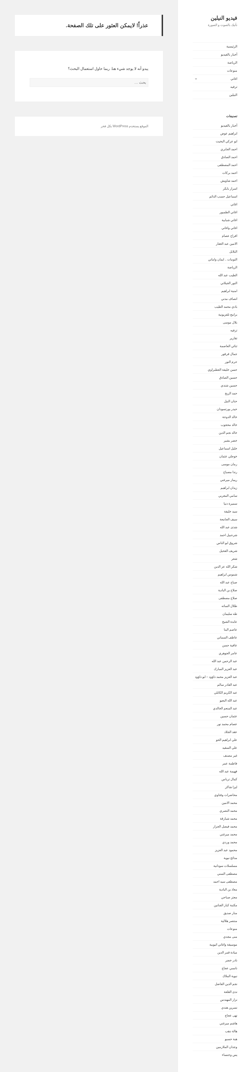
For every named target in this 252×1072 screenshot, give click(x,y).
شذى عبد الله (228, 527)
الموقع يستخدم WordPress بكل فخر (124, 126)
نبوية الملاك (229, 976)
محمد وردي (229, 842)
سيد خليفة (230, 511)
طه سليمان (229, 613)
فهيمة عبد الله (228, 771)
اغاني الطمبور (228, 212)
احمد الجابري (228, 149)
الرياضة (232, 62)
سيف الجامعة (228, 519)
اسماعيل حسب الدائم (223, 196)
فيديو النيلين (224, 18)
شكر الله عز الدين (225, 566)
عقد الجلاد (230, 732)
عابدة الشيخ (229, 621)
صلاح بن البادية (227, 590)
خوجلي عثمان (228, 456)
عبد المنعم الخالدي (225, 708)
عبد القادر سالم (227, 684)
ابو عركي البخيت (226, 141)
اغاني (234, 78)
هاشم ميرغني (228, 1023)
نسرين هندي (229, 1007)
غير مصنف (230, 755)
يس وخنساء (229, 1054)
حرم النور (231, 361)
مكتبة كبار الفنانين (225, 905)
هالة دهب (231, 1031)
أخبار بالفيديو (229, 54)
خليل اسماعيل (228, 448)
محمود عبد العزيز (226, 850)
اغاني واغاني (229, 228)
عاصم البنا (230, 629)
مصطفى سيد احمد (225, 881)
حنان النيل (230, 401)
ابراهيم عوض (228, 133)
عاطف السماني (227, 637)
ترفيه (233, 86)
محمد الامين (229, 802)
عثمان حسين (228, 716)
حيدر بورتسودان (227, 409)
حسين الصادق (228, 377)
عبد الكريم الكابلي (225, 692)
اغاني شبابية (229, 220)
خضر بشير (230, 440)
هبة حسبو (231, 1039)
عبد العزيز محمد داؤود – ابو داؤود (216, 676)
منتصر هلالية (229, 921)
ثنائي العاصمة (228, 346)
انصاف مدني (229, 298)
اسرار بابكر (230, 188)
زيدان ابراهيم (228, 487)
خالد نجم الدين (228, 432)
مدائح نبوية (230, 858)
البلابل (233, 251)
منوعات (232, 70)
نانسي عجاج (229, 968)
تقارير (233, 338)
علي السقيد (229, 747)
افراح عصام (229, 235)
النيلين (233, 94)
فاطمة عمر (229, 763)
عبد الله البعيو (228, 700)
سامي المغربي (227, 495)
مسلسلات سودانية (225, 865)
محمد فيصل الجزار (225, 826)
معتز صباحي (229, 897)
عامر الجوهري (228, 653)
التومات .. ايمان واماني (222, 259)
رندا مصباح (230, 472)
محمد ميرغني (228, 834)
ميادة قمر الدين (227, 952)
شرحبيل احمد (228, 535)
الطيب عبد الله (227, 275)
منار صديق (230, 913)
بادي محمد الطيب (225, 306)
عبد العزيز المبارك (225, 669)
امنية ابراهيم (229, 291)
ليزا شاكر (231, 787)
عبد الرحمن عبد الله (224, 661)
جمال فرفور (229, 354)
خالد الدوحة (229, 417)
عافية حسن (229, 645)
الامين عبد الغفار (226, 243)
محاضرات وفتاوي (225, 795)
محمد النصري (228, 810)
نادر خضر (231, 960)
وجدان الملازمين (226, 1047)
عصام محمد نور (227, 724)
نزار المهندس (228, 999)
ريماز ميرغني (228, 480)
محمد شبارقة (228, 818)
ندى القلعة (230, 991)
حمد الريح (231, 393)
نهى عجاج (231, 1015)
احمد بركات (229, 172)
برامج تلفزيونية (227, 314)
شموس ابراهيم (227, 574)
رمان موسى (229, 464)
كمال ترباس (229, 779)
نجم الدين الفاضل (226, 984)
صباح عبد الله (228, 582)
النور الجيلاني (228, 283)
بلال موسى (230, 322)
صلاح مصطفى (228, 598)
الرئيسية (231, 46)
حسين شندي (229, 385)
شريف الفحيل (228, 550)
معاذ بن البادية (228, 889)
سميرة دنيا (230, 503)
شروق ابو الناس (227, 543)
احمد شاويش (228, 180)
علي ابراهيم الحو (226, 739)
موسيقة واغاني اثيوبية (223, 944)
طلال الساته (229, 606)
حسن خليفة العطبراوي (222, 369)
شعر (234, 558)
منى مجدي (230, 936)
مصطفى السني (227, 873)
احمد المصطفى (227, 165)
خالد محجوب (229, 424)
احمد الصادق (229, 157)
